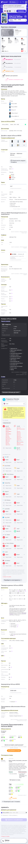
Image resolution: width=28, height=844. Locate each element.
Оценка (3, 252)
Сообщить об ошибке (5, 836)
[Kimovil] (4, 2)
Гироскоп (3, 300)
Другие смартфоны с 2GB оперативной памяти (19, 247)
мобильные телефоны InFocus (20, 119)
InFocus (11, 101)
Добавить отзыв (15, 750)
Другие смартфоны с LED (21, 374)
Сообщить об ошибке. (7, 576)
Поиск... (14, 2)
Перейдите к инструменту (12, 580)
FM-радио (3, 667)
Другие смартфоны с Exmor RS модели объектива (19, 373)
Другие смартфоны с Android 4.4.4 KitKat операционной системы (19, 720)
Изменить (21, 11)
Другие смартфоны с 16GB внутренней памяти (19, 274)
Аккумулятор (5, 686)
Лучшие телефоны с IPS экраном (19, 208)
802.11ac (18, 621)
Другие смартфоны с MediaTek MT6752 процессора (19, 232)
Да (10, 268)
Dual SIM (11, 605)
